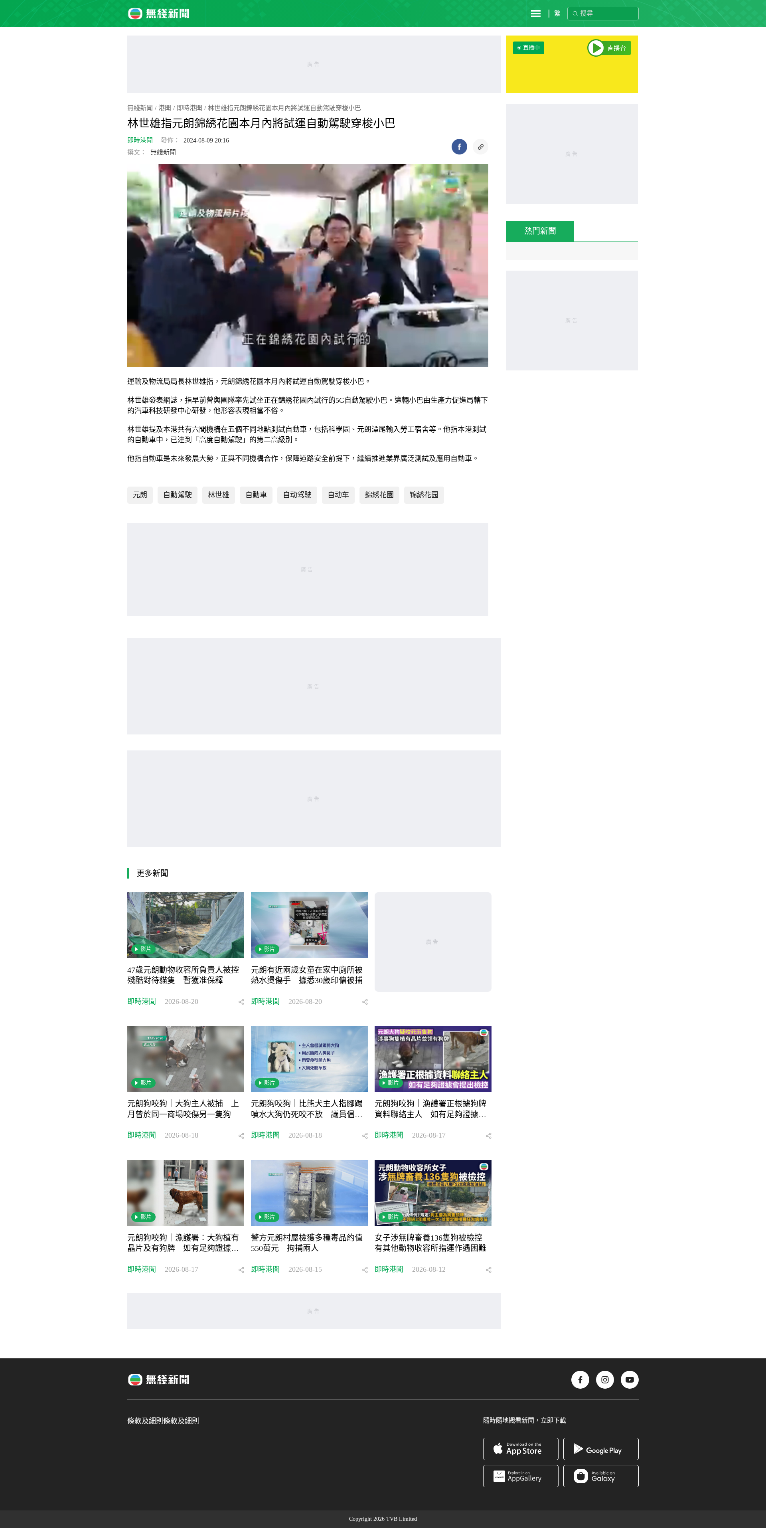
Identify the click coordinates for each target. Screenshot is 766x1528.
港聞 (164, 108)
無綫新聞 (140, 108)
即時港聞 (189, 108)
